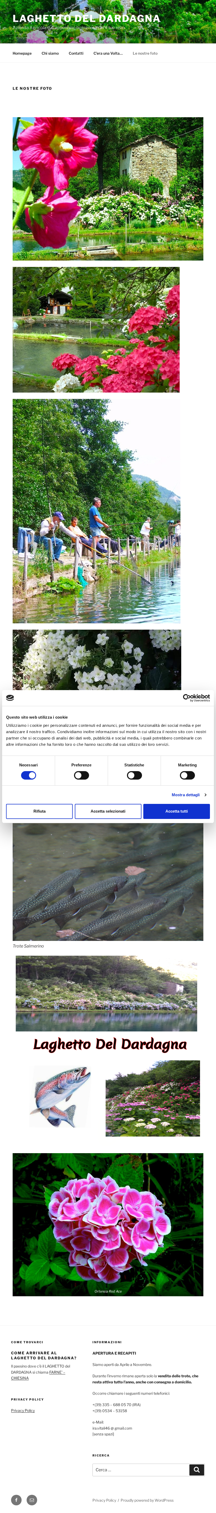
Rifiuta (39, 811)
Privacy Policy (23, 1410)
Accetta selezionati (108, 811)
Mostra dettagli (186, 795)
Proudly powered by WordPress (147, 1500)
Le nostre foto (145, 53)
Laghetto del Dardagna (87, 18)
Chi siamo (50, 53)
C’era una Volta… (108, 53)
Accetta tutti (176, 811)
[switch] (81, 775)
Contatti (76, 53)
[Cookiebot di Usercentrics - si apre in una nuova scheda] (187, 698)
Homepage (22, 53)
